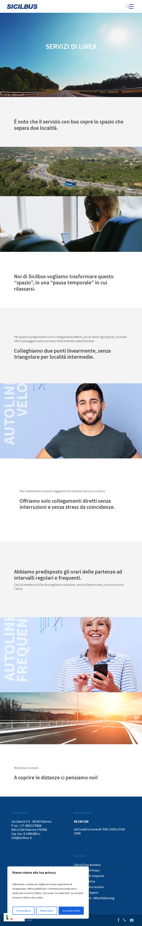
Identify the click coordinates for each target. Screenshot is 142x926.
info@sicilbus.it (21, 838)
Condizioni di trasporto (89, 876)
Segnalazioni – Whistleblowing (94, 898)
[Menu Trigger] (131, 6)
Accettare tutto (71, 910)
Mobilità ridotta (84, 881)
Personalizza (23, 910)
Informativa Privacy (87, 870)
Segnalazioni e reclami (89, 887)
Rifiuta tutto (46, 910)
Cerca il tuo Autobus (87, 865)
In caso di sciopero (86, 892)
